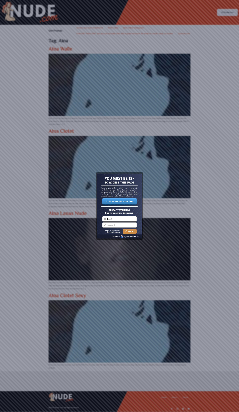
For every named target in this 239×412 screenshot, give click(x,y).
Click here (109, 232)
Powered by (116, 236)
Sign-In (131, 231)
